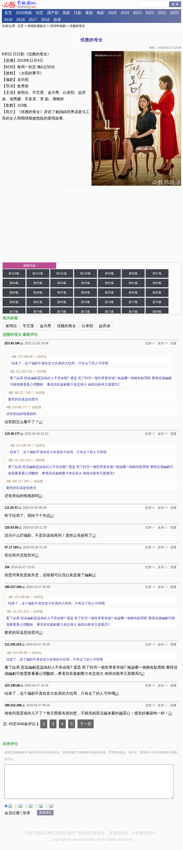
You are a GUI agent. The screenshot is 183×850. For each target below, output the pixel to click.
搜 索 (175, 4)
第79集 (85, 302)
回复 (173, 343)
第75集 (14, 311)
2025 (112, 13)
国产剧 (53, 13)
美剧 (66, 13)
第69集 (157, 311)
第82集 (14, 302)
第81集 (37, 302)
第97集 (157, 273)
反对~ (162, 343)
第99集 (109, 273)
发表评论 (45, 812)
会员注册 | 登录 (17, 813)
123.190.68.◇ (14, 685)
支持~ (149, 343)
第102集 (37, 273)
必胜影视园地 (20, 4)
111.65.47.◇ (13, 507)
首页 (8, 13)
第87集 (61, 292)
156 (7, 567)
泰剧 (89, 13)
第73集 (61, 311)
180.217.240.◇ (15, 587)
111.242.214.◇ (15, 644)
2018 (20, 20)
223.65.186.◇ (14, 343)
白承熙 (87, 326)
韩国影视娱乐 (36, 26)
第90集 (157, 283)
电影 (100, 13)
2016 (45, 20)
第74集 (37, 311)
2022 (149, 13)
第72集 (85, 311)
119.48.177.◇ (14, 433)
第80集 (61, 302)
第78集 (109, 302)
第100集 (85, 273)
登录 (57, 20)
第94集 (61, 283)
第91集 (133, 283)
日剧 (77, 13)
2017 (33, 20)
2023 (137, 13)
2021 (162, 13)
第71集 (109, 311)
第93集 (85, 283)
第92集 (109, 283)
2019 (8, 20)
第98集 (133, 273)
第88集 (37, 292)
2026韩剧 (24, 13)
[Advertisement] (91, 224)
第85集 (109, 292)
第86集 (85, 292)
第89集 (14, 292)
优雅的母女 (66, 326)
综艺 (39, 13)
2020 (174, 13)
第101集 (61, 273)
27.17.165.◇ (13, 547)
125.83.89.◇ (13, 527)
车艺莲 (28, 326)
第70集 (133, 311)
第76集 (157, 302)
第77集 (133, 302)
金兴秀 (45, 326)
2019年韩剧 (58, 26)
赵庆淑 (104, 326)
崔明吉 (11, 326)
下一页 (85, 724)
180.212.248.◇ (15, 705)
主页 (20, 26)
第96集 (14, 283)
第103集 (14, 273)
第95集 (37, 283)
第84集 (133, 292)
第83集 (157, 292)
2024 (125, 13)
